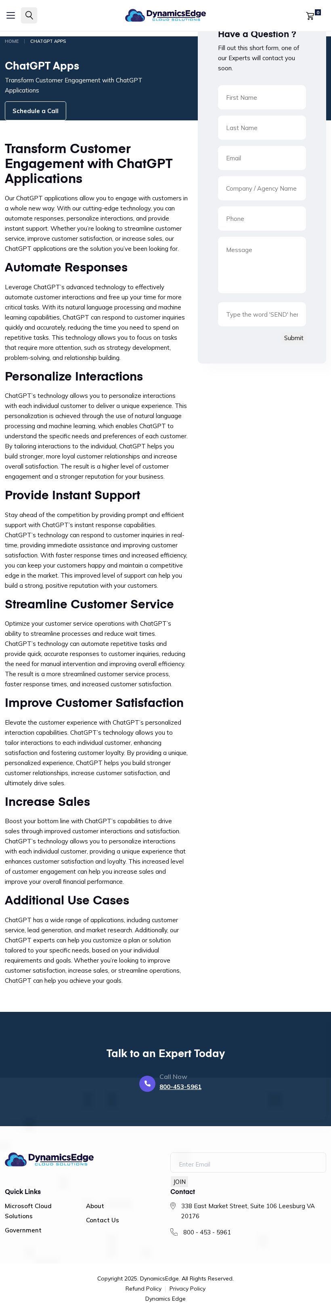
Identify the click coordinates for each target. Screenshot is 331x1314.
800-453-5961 (180, 1087)
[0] (310, 15)
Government (23, 1230)
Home (12, 41)
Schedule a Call (36, 111)
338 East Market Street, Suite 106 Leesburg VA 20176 (248, 1211)
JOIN (179, 1182)
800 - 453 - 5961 (207, 1232)
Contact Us (102, 1220)
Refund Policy (143, 1289)
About (95, 1206)
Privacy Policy (187, 1289)
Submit (294, 338)
